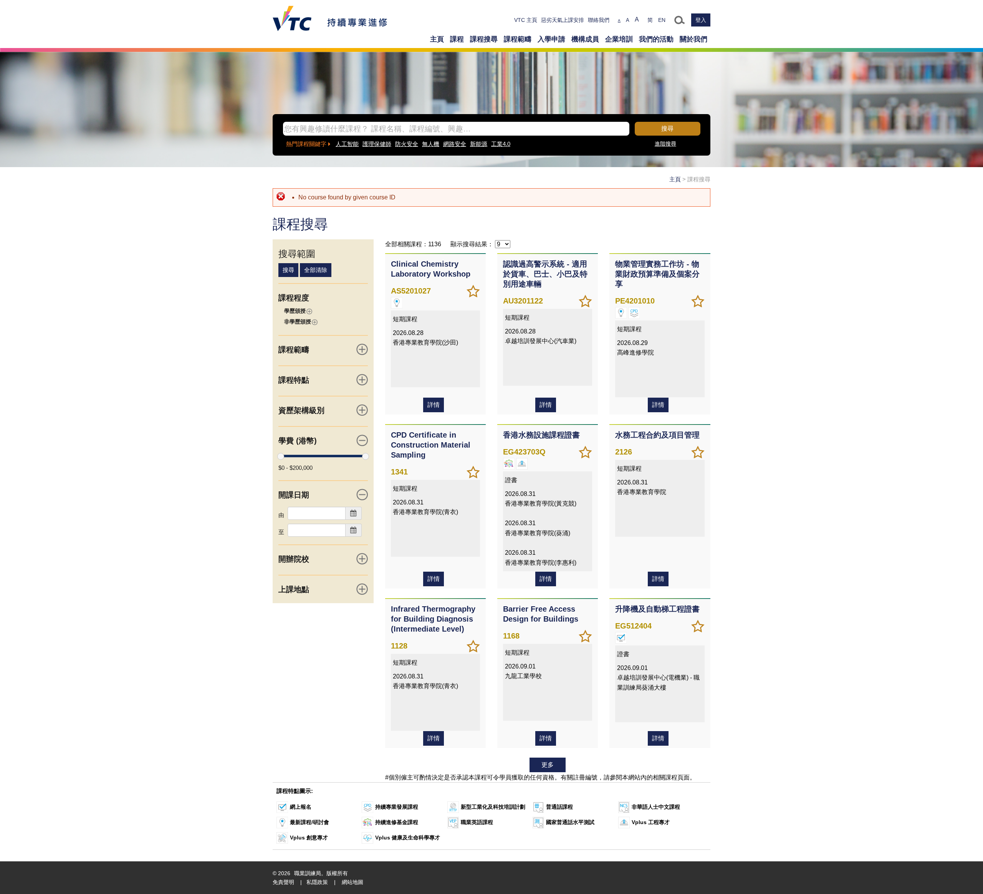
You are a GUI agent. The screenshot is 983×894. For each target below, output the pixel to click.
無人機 (430, 144)
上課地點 (293, 589)
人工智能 (347, 144)
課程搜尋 (484, 39)
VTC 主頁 (525, 20)
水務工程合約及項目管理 (657, 435)
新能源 (478, 144)
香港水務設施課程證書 (541, 435)
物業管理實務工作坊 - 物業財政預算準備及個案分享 (657, 274)
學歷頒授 (295, 311)
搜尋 (667, 128)
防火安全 (406, 144)
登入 (700, 20)
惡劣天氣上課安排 (562, 20)
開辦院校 (293, 559)
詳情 (433, 404)
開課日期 (293, 495)
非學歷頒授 (297, 321)
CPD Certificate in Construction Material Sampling (430, 445)
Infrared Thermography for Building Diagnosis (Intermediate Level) (433, 619)
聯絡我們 (598, 20)
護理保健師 (376, 144)
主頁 (437, 39)
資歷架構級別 (301, 410)
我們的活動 (656, 39)
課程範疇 (517, 39)
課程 (457, 39)
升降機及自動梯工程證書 (657, 609)
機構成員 (585, 39)
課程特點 (293, 380)
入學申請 (551, 39)
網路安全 (454, 144)
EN (661, 20)
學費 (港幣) (297, 440)
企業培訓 (619, 39)
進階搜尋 (665, 144)
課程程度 (293, 298)
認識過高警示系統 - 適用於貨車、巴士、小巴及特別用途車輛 (545, 274)
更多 (547, 764)
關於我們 (693, 39)
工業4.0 (500, 144)
